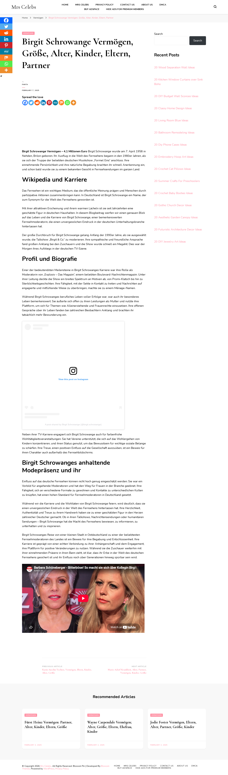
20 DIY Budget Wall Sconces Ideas (176, 96)
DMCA (162, 4)
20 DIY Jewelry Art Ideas (170, 241)
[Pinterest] (49, 102)
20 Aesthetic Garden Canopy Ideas (176, 217)
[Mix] (61, 102)
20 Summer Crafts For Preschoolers (177, 181)
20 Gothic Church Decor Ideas (173, 205)
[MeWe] (55, 102)
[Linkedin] (43, 102)
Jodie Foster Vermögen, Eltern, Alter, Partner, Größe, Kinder (173, 724)
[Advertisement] (84, 127)
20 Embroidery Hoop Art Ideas (173, 157)
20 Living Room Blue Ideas (171, 120)
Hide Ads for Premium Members (125, 9)
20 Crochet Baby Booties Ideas (173, 193)
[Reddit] (37, 102)
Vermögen (28, 33)
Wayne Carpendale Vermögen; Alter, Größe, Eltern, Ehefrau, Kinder (109, 727)
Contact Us (127, 4)
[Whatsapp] (67, 102)
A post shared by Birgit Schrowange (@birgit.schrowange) (73, 424)
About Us (147, 4)
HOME (65, 4)
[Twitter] (31, 102)
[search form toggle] (215, 6)
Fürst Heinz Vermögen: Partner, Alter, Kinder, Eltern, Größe (48, 724)
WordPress (48, 768)
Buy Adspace (91, 9)
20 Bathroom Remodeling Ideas (174, 132)
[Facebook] (25, 102)
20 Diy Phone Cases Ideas (170, 145)
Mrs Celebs (23, 7)
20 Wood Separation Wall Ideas (174, 67)
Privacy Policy (104, 4)
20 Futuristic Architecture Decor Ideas (178, 229)
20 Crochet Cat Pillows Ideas (172, 169)
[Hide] (1, 76)
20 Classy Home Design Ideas (173, 108)
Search (158, 34)
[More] (73, 102)
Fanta (25, 84)
